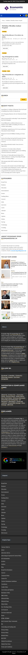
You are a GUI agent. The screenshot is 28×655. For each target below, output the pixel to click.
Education (3, 187)
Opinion (3, 216)
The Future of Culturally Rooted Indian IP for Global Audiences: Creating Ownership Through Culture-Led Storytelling (13, 156)
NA (2, 624)
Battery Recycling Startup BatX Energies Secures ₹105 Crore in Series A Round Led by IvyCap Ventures (13, 140)
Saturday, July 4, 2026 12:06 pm (18, 317)
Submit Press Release (6, 641)
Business (3, 185)
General (3, 199)
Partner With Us (5, 547)
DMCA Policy (4, 595)
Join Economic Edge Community (9, 621)
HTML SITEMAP (5, 618)
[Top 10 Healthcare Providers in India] (14, 32)
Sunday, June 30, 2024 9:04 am (8, 59)
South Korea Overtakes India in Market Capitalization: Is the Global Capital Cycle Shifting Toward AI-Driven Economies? (13, 150)
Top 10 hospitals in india (10, 57)
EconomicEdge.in (15, 333)
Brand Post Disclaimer (6, 570)
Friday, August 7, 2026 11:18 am (9, 287)
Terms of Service (12, 445)
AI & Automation (5, 558)
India (2, 202)
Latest (2, 207)
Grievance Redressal (6, 612)
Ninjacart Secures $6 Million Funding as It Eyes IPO (19, 314)
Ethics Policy (4, 604)
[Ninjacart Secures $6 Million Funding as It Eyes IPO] (5, 315)
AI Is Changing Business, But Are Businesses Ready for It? (19, 273)
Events (3, 193)
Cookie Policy (4, 587)
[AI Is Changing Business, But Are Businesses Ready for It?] (5, 274)
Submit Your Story (5, 644)
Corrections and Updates (7, 590)
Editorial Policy (5, 598)
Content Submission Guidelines (9, 581)
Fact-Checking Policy (6, 607)
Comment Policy (5, 575)
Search (4, 95)
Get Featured (4, 609)
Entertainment (5, 190)
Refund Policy (4, 635)
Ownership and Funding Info (8, 627)
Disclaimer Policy (5, 592)
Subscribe (26, 15)
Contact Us (4, 578)
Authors (3, 564)
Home (2, 615)
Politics (3, 219)
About (2, 550)
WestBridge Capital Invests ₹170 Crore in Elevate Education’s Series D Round (18, 304)
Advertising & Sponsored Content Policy (11, 555)
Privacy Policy (4, 629)
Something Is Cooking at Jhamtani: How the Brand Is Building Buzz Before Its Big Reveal (19, 264)
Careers (3, 573)
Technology (4, 225)
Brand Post (4, 182)
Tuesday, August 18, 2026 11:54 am (18, 276)
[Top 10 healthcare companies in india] (14, 71)
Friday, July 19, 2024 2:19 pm (20, 38)
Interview (3, 205)
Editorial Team (5, 601)
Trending (4, 31)
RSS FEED (3, 638)
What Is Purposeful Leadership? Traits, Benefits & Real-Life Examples (12, 284)
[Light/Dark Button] (21, 15)
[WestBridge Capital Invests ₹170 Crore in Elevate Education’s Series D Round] (5, 304)
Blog (2, 567)
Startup (3, 222)
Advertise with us (5, 553)
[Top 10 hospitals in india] (14, 53)
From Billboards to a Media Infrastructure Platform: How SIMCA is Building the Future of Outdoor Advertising (13, 124)
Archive (3, 561)
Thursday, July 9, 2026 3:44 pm (18, 307)
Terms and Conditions (6, 647)
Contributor (4, 584)
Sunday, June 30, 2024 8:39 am (8, 79)
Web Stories (4, 230)
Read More (5, 48)
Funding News (5, 196)
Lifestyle (3, 210)
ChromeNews (20, 652)
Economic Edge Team (7, 38)
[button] (1, 15)
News (8, 71)
